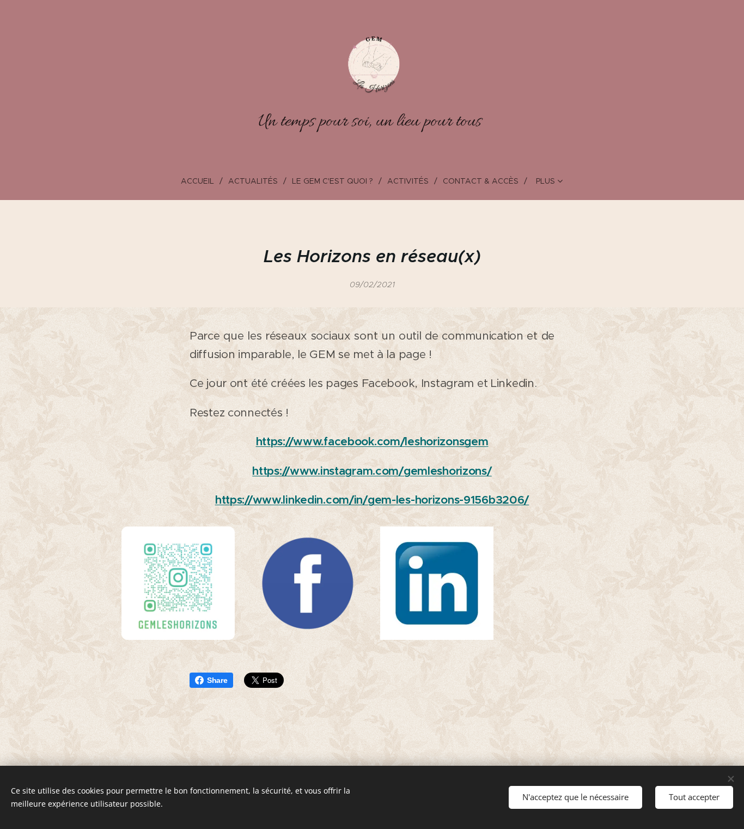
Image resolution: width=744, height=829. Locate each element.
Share (217, 680)
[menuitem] (202, 181)
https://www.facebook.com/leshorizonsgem (372, 441)
